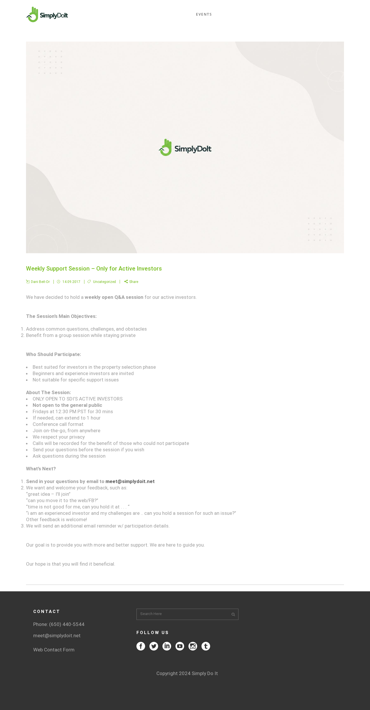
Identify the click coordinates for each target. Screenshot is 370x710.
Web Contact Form (54, 650)
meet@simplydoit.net (130, 481)
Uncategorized (104, 282)
